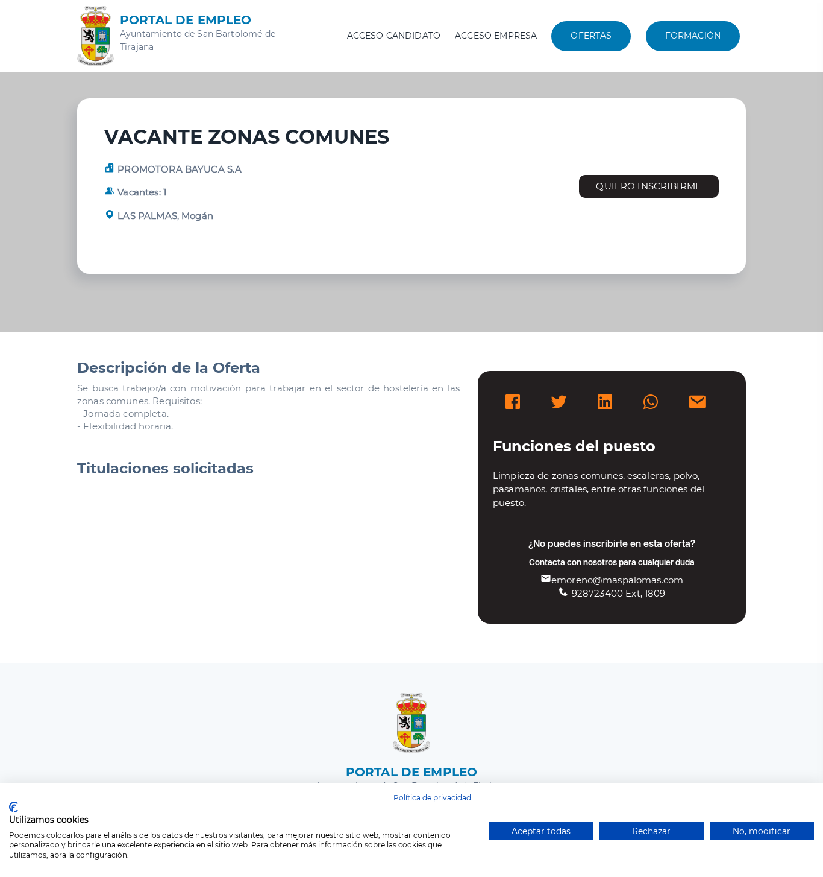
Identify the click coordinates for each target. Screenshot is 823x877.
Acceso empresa (496, 35)
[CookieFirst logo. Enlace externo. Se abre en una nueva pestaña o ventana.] (13, 807)
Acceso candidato (393, 35)
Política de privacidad (432, 797)
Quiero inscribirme (648, 186)
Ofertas (591, 35)
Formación (693, 35)
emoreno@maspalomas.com (617, 580)
